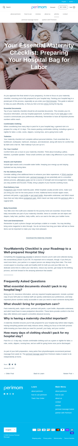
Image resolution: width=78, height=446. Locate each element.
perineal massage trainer (30, 20)
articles (56, 14)
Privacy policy (47, 438)
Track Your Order (37, 398)
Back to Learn (39, 374)
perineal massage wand (35, 354)
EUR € (71, 1)
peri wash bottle (37, 195)
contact (65, 14)
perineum (65, 198)
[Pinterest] (13, 394)
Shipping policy (36, 438)
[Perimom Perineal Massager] (39, 7)
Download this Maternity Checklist (39, 238)
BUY (63, 7)
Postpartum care (10, 190)
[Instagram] (10, 394)
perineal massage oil (38, 177)
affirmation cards (23, 180)
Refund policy (58, 438)
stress (46, 104)
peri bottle (24, 195)
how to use (28, 14)
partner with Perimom (49, 20)
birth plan (63, 114)
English (64, 1)
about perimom (15, 14)
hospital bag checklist (24, 257)
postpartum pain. (30, 198)
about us (47, 14)
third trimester (51, 101)
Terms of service (69, 438)
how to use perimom (39, 395)
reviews (38, 14)
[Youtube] (7, 394)
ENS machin (67, 174)
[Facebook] (4, 394)
